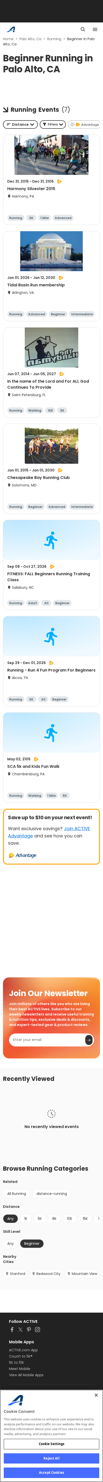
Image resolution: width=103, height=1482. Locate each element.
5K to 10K (16, 1362)
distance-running (51, 1193)
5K (40, 1218)
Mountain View (84, 1273)
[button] (53, 124)
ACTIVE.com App (23, 1350)
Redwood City (48, 1273)
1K (25, 1218)
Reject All (51, 1458)
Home (8, 38)
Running (54, 38)
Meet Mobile (19, 1368)
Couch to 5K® (20, 1356)
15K (85, 1218)
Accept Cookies (51, 1472)
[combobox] (20, 124)
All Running (16, 1193)
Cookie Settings (51, 1444)
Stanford (17, 1273)
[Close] (96, 1395)
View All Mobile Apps (26, 1374)
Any (10, 1243)
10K (69, 1218)
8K (54, 1218)
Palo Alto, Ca (30, 38)
